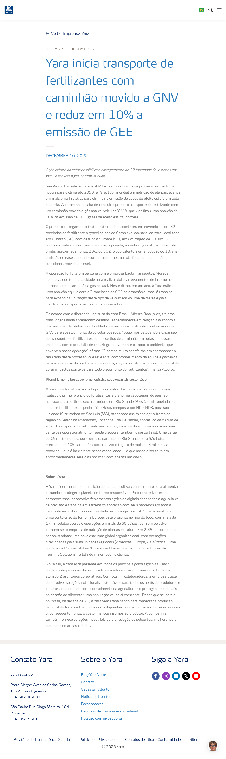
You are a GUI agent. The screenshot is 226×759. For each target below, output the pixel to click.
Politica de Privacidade (97, 740)
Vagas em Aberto (95, 689)
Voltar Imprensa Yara (70, 34)
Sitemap (196, 740)
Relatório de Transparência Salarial (109, 711)
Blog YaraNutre (93, 675)
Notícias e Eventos (96, 697)
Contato (87, 682)
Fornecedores (92, 704)
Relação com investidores (102, 718)
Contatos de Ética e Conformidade (153, 740)
